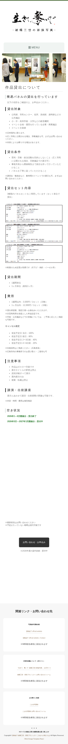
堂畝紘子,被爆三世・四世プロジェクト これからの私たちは (31, 735)
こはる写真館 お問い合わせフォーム (34, 711)
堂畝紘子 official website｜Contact (34, 638)
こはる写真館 (34, 704)
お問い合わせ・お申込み (34, 542)
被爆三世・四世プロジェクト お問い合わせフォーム (34, 674)
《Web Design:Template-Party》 (34, 739)
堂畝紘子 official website (34, 631)
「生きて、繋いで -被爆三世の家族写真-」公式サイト (34, 668)
